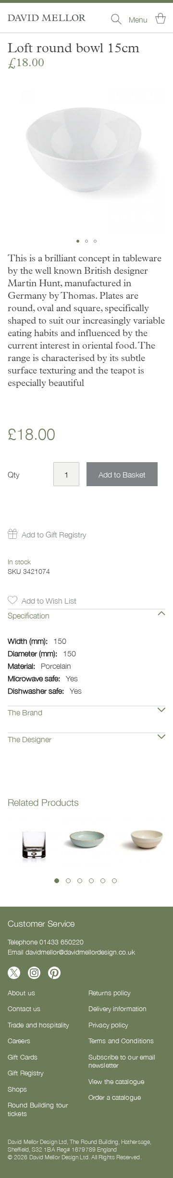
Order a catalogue (114, 1097)
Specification (28, 615)
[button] (78, 241)
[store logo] (47, 17)
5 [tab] (102, 880)
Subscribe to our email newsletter (121, 1061)
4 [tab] (91, 880)
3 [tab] (79, 880)
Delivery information (117, 1008)
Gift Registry (25, 1072)
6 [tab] (114, 880)
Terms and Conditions (121, 1040)
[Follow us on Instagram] (34, 973)
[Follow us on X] (14, 973)
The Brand (25, 712)
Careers (19, 1040)
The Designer (29, 739)
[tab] (86, 622)
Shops (17, 1089)
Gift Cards (22, 1056)
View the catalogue (116, 1081)
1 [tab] (56, 880)
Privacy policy (108, 1024)
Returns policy (109, 992)
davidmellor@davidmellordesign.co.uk (80, 951)
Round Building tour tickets (38, 1109)
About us (21, 992)
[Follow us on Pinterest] (54, 973)
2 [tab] (68, 880)
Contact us (24, 1008)
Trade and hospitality (38, 1024)
